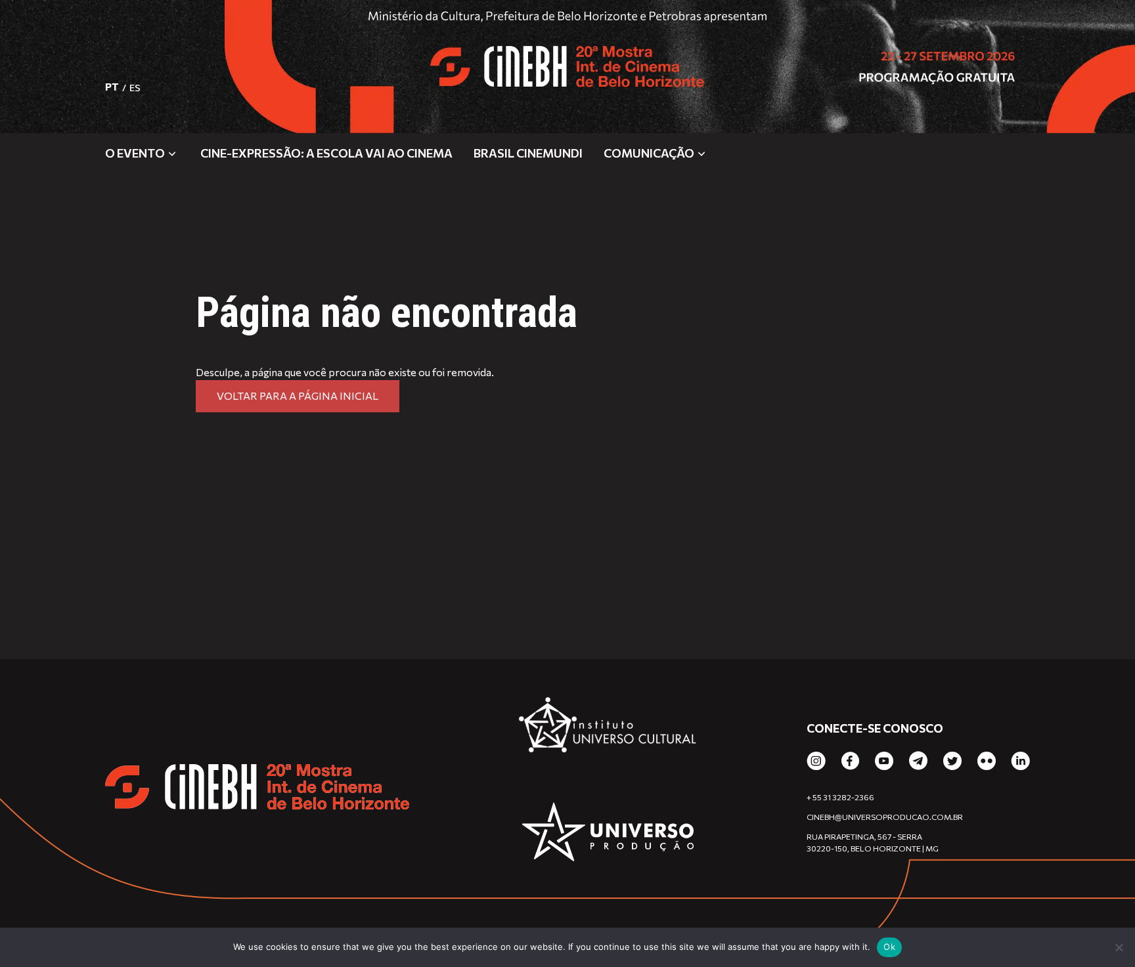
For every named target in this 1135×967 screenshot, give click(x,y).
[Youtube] (884, 761)
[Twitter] (952, 761)
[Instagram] (816, 761)
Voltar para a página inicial (297, 395)
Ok (889, 946)
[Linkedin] (1021, 761)
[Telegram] (918, 761)
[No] (1118, 947)
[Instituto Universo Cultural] (608, 730)
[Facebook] (850, 761)
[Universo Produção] (608, 834)
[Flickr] (986, 761)
